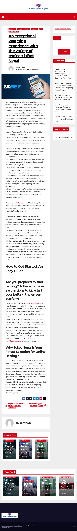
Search (57, 38)
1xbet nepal (19, 203)
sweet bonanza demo (63, 29)
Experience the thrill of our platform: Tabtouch (16, 406)
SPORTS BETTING (14, 31)
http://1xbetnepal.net (34, 303)
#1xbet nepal (34, 70)
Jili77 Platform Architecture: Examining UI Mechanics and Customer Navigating (63, 73)
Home (73, 527)
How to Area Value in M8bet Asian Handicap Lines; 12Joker (64, 119)
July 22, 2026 (30, 490)
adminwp (21, 67)
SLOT (40, 29)
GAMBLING (27, 29)
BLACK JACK (12, 29)
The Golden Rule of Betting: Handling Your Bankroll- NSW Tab (63, 97)
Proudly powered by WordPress (12, 526)
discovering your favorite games (36, 405)
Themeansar (5, 527)
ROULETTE (34, 29)
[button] (74, 17)
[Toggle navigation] (39, 16)
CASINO (20, 29)
